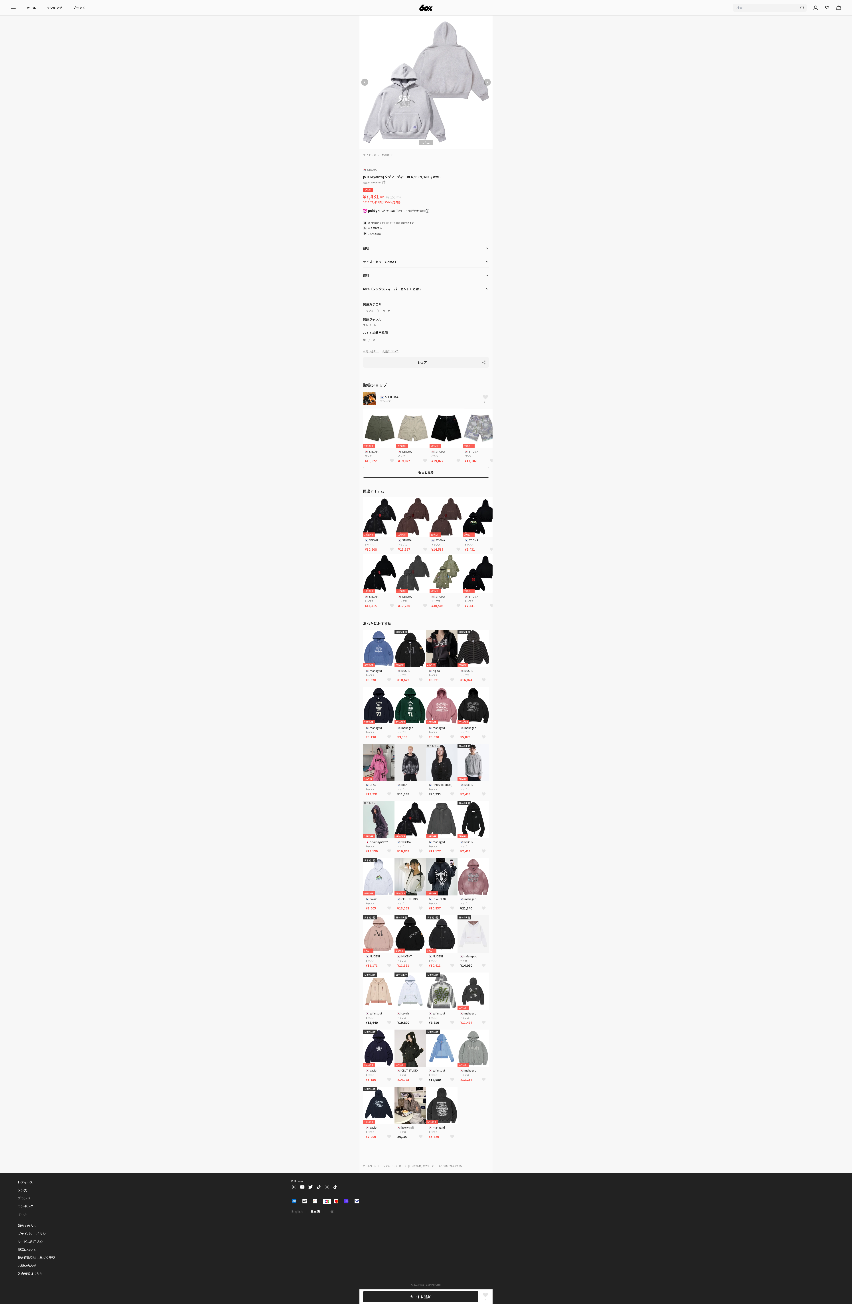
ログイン (391, 222)
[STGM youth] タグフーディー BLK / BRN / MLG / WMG (435, 1165)
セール (31, 8)
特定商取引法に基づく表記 (36, 1257)
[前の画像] (364, 82)
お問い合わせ (371, 351)
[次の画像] (487, 82)
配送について (390, 351)
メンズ (22, 1190)
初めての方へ (27, 1225)
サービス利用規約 (30, 1241)
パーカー (388, 311)
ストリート (369, 325)
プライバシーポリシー (33, 1233)
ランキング (54, 8)
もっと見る (426, 472)
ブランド (79, 8)
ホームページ (369, 1165)
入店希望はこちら (30, 1273)
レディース (25, 1182)
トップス (368, 311)
